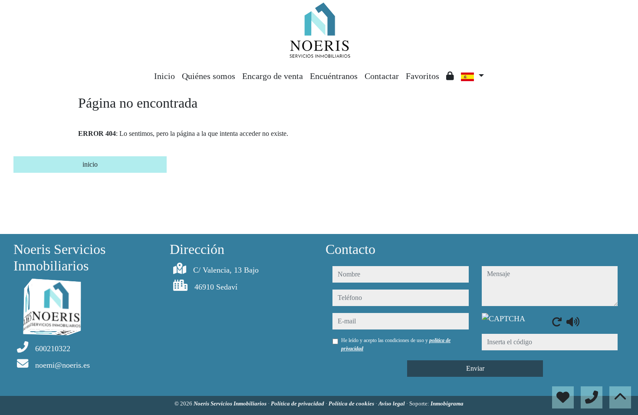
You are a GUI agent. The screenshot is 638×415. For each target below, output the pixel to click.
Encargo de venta (272, 76)
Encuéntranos (334, 76)
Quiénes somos (208, 76)
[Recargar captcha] (556, 321)
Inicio (164, 76)
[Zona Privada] (450, 76)
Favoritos (422, 76)
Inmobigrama (447, 403)
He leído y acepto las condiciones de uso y (396, 344)
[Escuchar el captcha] (573, 321)
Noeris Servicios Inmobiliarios (231, 403)
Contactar (382, 76)
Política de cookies (352, 403)
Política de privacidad (298, 403)
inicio (90, 164)
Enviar (475, 368)
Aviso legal (392, 403)
